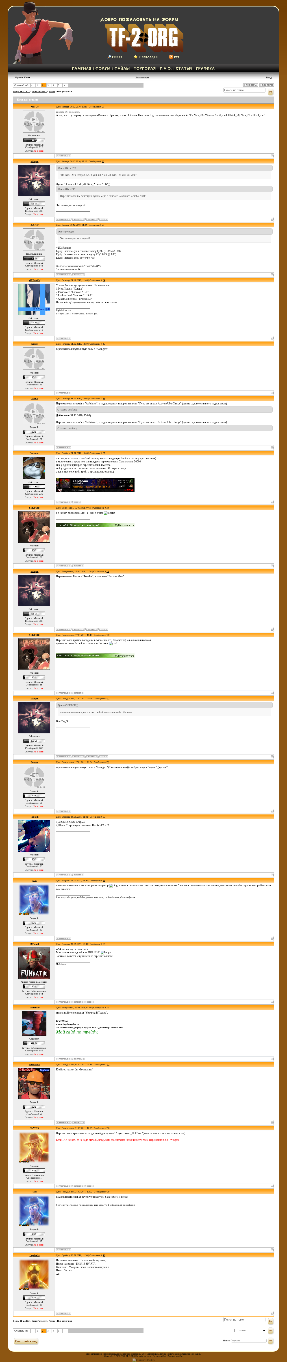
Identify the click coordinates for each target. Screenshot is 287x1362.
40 (104, 1255)
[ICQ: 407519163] (76, 502)
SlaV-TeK (34, 1128)
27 (104, 453)
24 (104, 280)
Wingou (35, 161)
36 (108, 1007)
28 (108, 508)
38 (108, 1128)
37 (108, 1064)
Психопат (34, 453)
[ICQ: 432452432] (103, 219)
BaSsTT (34, 225)
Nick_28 (35, 106)
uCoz (180, 1356)
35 (104, 944)
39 (108, 1191)
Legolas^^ (35, 1255)
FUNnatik (34, 944)
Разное (52, 91)
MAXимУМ (34, 280)
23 (103, 225)
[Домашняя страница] (91, 219)
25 (104, 344)
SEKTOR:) (34, 508)
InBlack (35, 817)
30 (108, 635)
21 (103, 106)
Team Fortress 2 (39, 91)
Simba (34, 398)
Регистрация (142, 77)
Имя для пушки (64, 91)
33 (104, 817)
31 (108, 698)
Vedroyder (34, 1007)
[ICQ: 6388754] (89, 1002)
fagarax (34, 344)
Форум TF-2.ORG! (21, 91)
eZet (35, 880)
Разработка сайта (143, 1356)
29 (108, 571)
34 (104, 880)
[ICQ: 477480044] (89, 1186)
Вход (269, 77)
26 (104, 398)
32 (108, 762)
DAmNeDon (34, 1064)
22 (103, 161)
